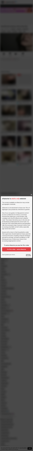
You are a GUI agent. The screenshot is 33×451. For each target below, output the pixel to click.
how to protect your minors (8, 254)
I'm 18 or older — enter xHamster (16, 249)
